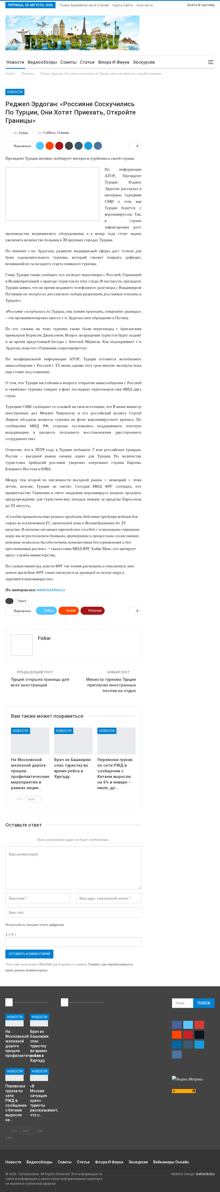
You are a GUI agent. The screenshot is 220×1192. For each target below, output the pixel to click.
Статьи (87, 62)
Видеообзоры (42, 62)
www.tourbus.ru (51, 589)
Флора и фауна (113, 62)
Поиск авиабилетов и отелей (84, 5)
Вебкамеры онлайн (171, 1162)
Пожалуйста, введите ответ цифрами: (34, 924)
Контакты (145, 5)
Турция (21, 600)
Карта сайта (123, 5)
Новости (15, 62)
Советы (68, 62)
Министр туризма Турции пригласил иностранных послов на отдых (111, 685)
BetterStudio (205, 1174)
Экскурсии (144, 62)
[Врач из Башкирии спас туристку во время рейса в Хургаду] (73, 741)
